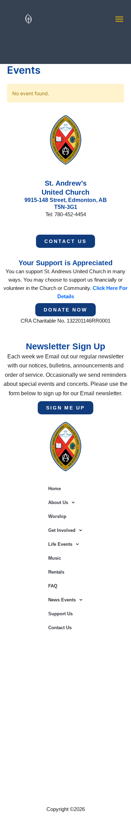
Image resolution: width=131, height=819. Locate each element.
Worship (57, 516)
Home (54, 488)
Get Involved (61, 530)
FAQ (52, 586)
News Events (62, 599)
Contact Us (60, 627)
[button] (119, 19)
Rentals (56, 572)
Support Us (60, 613)
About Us (58, 502)
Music (54, 558)
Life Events (60, 544)
